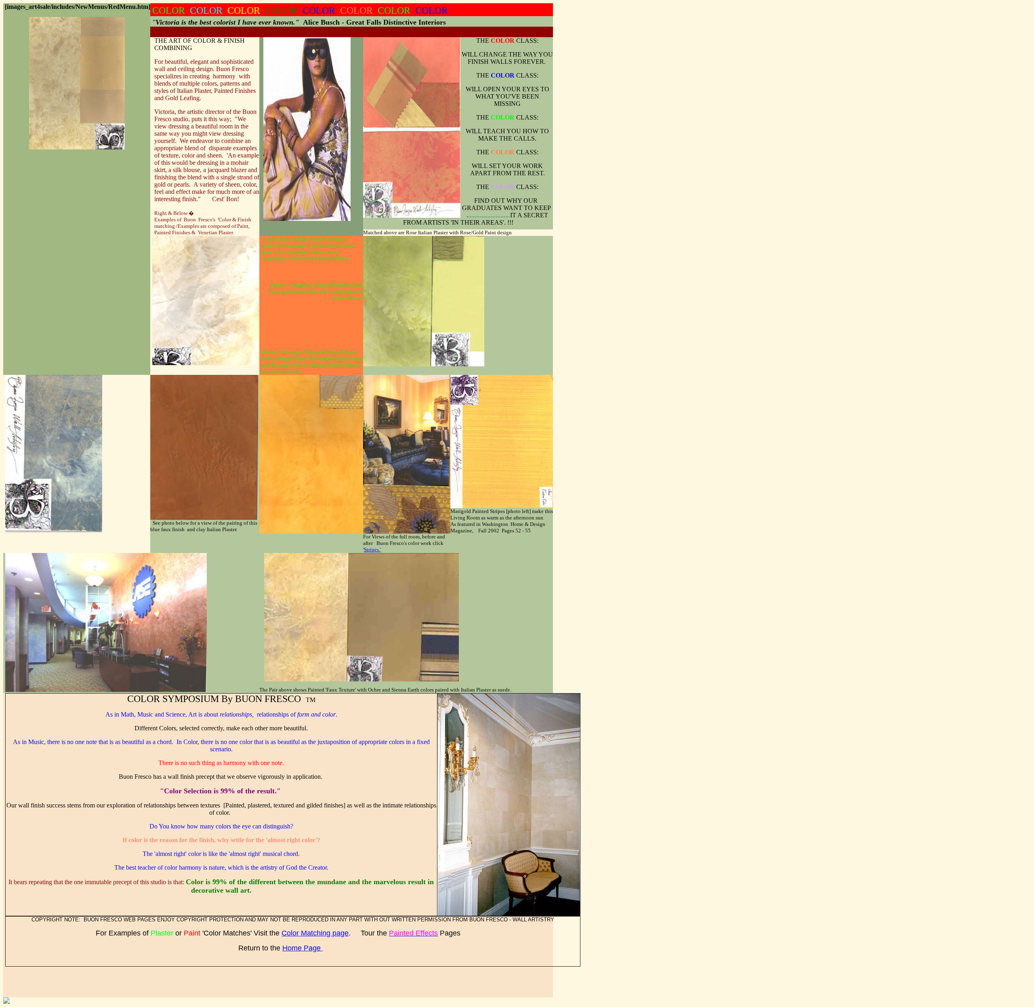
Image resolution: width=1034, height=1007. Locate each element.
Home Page (302, 948)
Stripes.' (372, 550)
